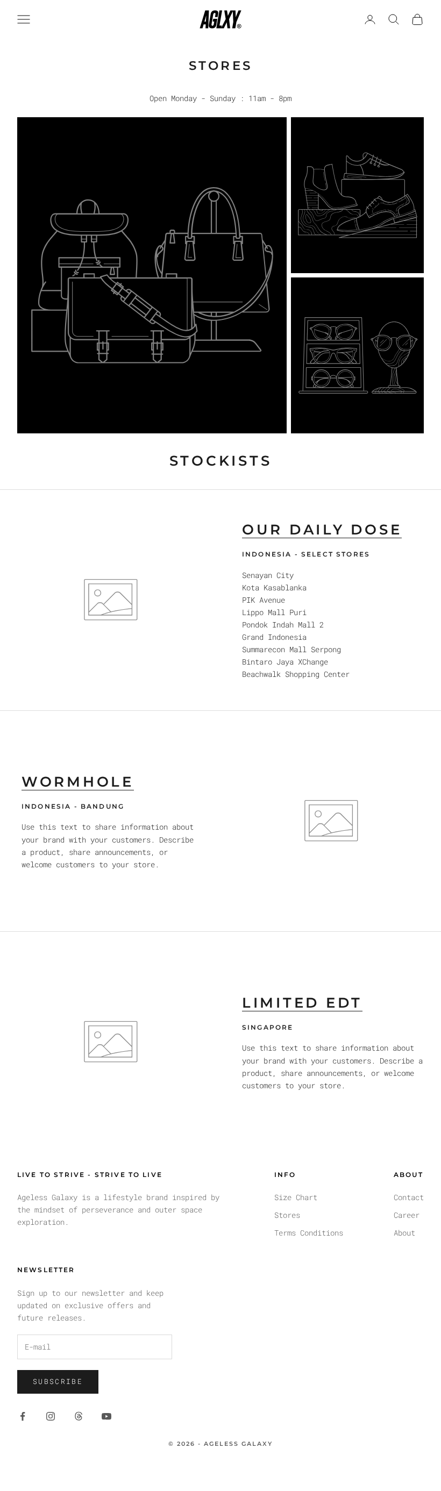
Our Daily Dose (322, 529)
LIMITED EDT (302, 1002)
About (404, 1233)
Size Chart (295, 1197)
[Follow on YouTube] (106, 1416)
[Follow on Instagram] (50, 1416)
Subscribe (58, 1381)
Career (406, 1215)
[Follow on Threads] (78, 1416)
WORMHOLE (78, 781)
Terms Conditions (308, 1233)
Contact (409, 1197)
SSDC (239, 1468)
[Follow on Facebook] (22, 1416)
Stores (287, 1215)
